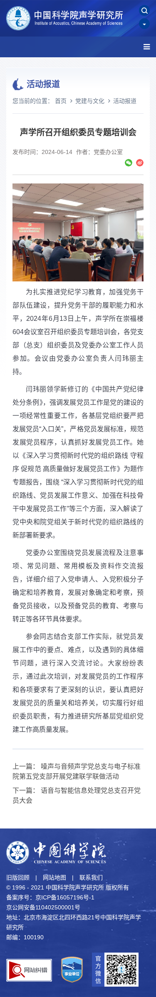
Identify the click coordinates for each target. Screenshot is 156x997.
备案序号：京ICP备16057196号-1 (50, 897)
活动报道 (124, 101)
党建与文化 (89, 101)
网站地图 (54, 877)
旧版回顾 (18, 877)
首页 (61, 101)
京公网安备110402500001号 (43, 907)
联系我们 (91, 877)
